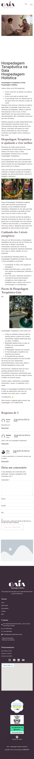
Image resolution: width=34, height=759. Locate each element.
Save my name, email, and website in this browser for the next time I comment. (16, 521)
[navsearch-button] (26, 4)
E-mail (3, 505)
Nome (3, 498)
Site (2, 512)
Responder (5, 428)
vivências (4, 172)
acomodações (26, 170)
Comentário (5, 480)
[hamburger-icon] (30, 4)
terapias (12, 172)
